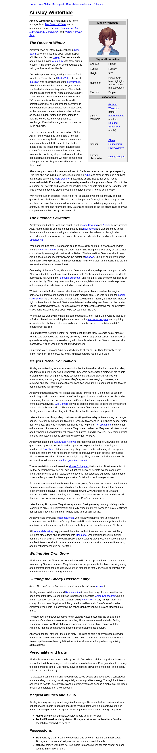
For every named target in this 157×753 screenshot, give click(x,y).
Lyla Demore (61, 404)
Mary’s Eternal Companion (43, 31)
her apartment (103, 424)
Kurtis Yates (63, 78)
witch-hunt (57, 61)
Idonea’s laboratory (42, 531)
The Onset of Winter (55, 24)
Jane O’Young (90, 225)
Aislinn (106, 225)
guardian (34, 82)
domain (84, 460)
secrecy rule (73, 82)
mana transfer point (98, 319)
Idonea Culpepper (78, 466)
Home (32, 4)
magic (56, 57)
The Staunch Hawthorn (67, 28)
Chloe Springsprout (105, 596)
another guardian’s (69, 460)
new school (89, 228)
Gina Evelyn (36, 239)
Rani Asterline (116, 147)
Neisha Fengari (116, 156)
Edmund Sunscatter (70, 277)
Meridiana (81, 535)
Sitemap (98, 4)
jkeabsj (99, 586)
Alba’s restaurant (47, 249)
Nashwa (89, 257)
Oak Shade (49, 449)
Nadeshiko (87, 599)
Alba (87, 175)
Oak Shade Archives (65, 442)
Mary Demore (62, 178)
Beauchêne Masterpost (78, 4)
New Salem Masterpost (51, 4)
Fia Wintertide (116, 115)
